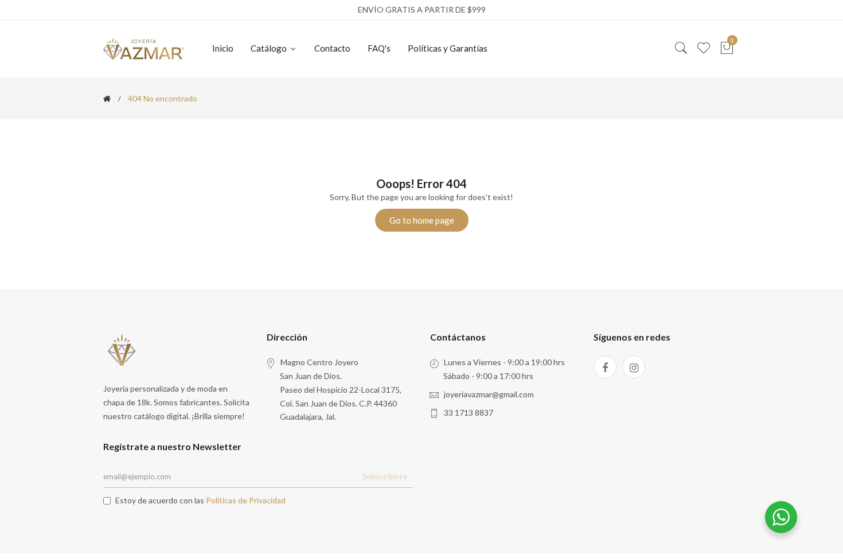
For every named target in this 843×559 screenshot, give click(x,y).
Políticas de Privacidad (246, 500)
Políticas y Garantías (447, 48)
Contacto (332, 48)
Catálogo (269, 48)
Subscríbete (384, 476)
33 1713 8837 (468, 412)
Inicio (222, 48)
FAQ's (379, 48)
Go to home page (421, 220)
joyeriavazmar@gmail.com (489, 394)
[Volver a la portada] (107, 99)
